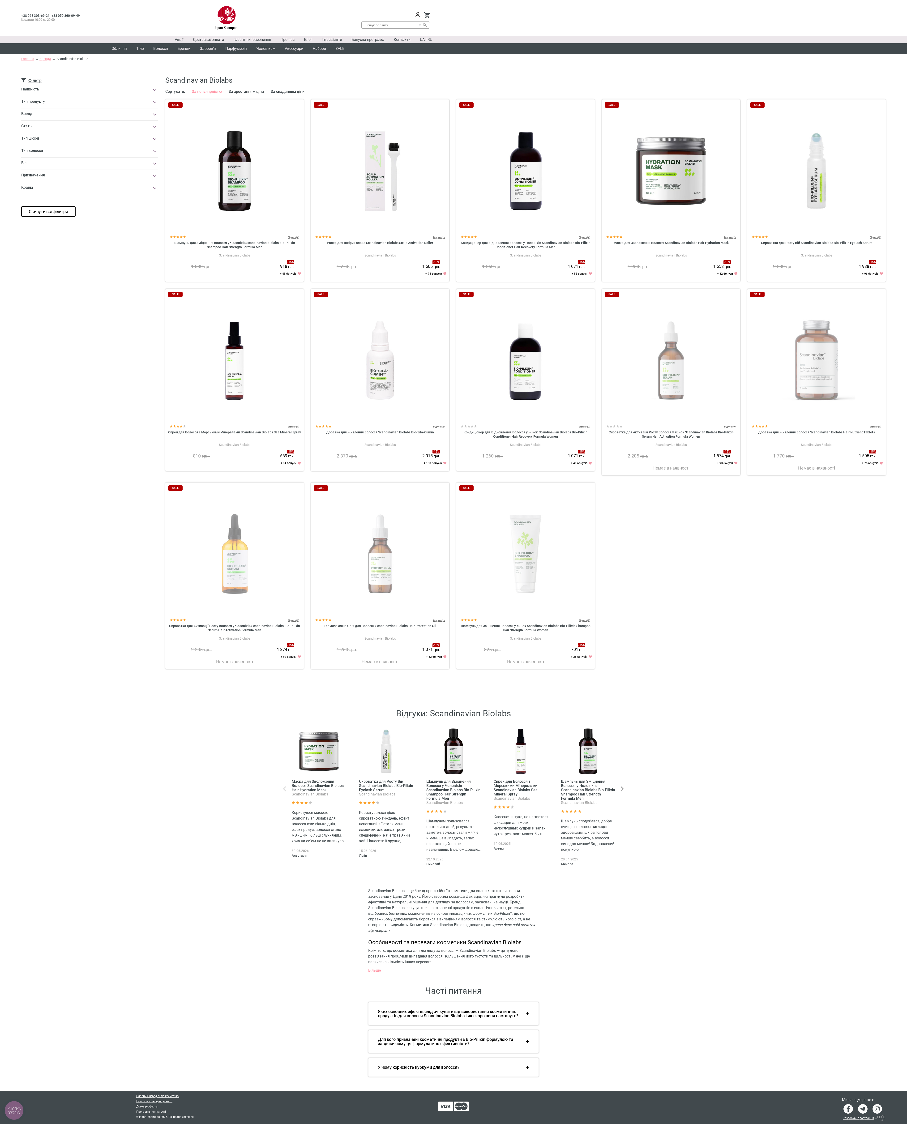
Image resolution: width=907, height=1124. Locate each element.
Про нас (288, 39)
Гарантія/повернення (252, 39)
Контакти (402, 39)
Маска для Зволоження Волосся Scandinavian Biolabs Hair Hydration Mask (671, 243)
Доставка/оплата (208, 39)
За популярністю (207, 91)
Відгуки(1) (439, 237)
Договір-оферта (147, 1106)
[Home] (225, 18)
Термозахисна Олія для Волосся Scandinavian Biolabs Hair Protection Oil (380, 626)
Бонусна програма (367, 39)
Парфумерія (236, 48)
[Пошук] (424, 25)
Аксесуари (294, 48)
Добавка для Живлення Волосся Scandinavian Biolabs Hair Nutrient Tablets (816, 432)
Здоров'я (208, 48)
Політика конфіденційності (154, 1101)
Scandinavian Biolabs (234, 255)
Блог (308, 39)
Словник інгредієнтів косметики (157, 1096)
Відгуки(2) (730, 237)
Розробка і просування (858, 1118)
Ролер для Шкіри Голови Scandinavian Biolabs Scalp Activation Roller (380, 243)
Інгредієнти (332, 39)
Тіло (140, 48)
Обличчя (119, 48)
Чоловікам (265, 48)
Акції (179, 39)
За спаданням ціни (287, 91)
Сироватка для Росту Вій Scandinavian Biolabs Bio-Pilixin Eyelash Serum (816, 243)
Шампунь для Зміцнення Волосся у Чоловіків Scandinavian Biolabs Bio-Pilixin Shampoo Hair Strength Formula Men (453, 790)
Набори (319, 48)
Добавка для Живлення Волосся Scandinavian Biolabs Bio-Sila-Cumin (380, 432)
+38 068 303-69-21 (35, 15)
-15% (290, 262)
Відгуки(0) (584, 426)
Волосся (160, 48)
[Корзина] (427, 15)
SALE (339, 48)
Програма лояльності (151, 1111)
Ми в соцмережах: (858, 1100)
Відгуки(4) (293, 237)
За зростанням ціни (246, 91)
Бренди (183, 48)
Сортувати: (175, 91)
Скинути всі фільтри (48, 211)
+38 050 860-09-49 (65, 15)
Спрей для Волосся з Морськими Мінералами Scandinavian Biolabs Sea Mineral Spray (234, 432)
